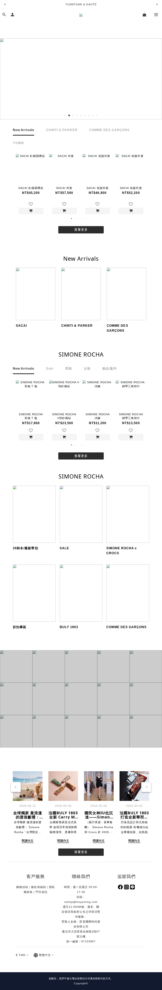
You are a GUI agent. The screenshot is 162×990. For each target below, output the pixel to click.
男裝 (68, 368)
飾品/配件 (109, 368)
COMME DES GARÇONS (109, 130)
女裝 (87, 368)
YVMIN (18, 143)
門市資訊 (41, 892)
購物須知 (22, 887)
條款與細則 (38, 887)
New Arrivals (23, 130)
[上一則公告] (5, 4)
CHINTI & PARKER (61, 130)
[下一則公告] (157, 4)
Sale (49, 368)
